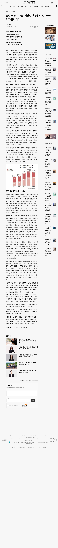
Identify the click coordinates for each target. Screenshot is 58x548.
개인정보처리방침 (21, 447)
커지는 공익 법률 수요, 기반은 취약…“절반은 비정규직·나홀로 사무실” (27, 340)
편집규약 (38, 447)
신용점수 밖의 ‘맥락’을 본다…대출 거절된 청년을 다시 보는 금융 (48, 101)
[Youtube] (54, 441)
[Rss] (56, 441)
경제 (14, 6)
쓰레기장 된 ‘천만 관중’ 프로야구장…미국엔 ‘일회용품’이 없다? (48, 207)
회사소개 (13, 447)
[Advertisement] (50, 285)
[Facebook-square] (54, 439)
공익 (26, 6)
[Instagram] (56, 439)
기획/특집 (13, 11)
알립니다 (44, 447)
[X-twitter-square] (51, 439)
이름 (8, 398)
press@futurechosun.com (29, 437)
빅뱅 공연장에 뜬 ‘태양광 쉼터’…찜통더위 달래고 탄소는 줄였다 (48, 81)
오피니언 (47, 6)
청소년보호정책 (31, 447)
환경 (22, 6)
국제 (30, 6)
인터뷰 (41, 6)
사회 (18, 6)
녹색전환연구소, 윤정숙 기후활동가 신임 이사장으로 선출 (48, 252)
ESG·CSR (36, 6)
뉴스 (10, 6)
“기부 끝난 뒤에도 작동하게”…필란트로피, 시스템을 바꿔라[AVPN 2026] (48, 62)
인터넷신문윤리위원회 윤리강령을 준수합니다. (19, 442)
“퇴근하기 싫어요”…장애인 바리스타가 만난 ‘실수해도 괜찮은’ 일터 (48, 186)
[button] (30, 26)
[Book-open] (51, 441)
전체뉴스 (8, 11)
